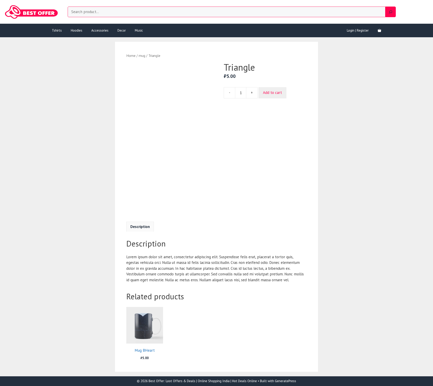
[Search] (390, 12)
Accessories (99, 30)
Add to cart (272, 92)
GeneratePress (285, 381)
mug (142, 55)
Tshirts (57, 30)
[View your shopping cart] (379, 30)
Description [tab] (140, 226)
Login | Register (358, 30)
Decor (121, 30)
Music (139, 30)
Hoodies (76, 30)
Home (131, 55)
